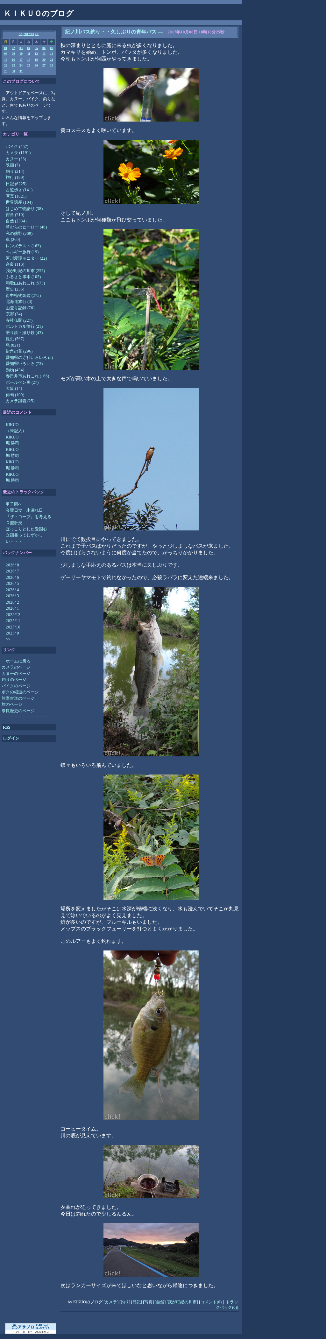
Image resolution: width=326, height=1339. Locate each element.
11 (28, 53)
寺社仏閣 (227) (19, 320)
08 (5, 53)
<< (21, 34)
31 (21, 71)
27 (44, 65)
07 (51, 48)
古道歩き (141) (19, 189)
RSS (6, 727)
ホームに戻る (18, 661)
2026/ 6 (12, 577)
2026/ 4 (12, 589)
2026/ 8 (12, 565)
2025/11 (13, 620)
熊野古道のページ (18, 698)
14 (51, 53)
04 (28, 48)
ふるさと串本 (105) (23, 276)
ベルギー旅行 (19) (22, 251)
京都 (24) (14, 314)
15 (5, 59)
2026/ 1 (12, 608)
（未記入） (16, 430)
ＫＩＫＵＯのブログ (39, 13)
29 (5, 71)
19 (36, 59)
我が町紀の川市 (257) (25, 270)
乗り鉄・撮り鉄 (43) (24, 332)
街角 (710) (15, 214)
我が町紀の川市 (182, 1302)
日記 (136, 1302)
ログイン (11, 738)
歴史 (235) (15, 289)
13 (44, 53)
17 (21, 59)
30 (13, 71)
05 (36, 48)
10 (21, 53)
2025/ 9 (12, 633)
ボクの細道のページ (20, 692)
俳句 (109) (15, 394)
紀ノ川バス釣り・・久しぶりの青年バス (111, 31)
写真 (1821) (16, 196)
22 (5, 65)
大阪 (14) (14, 388)
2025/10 (13, 627)
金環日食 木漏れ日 (24, 510)
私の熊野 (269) (19, 233)
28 (51, 65)
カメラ (111, 1302)
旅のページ (12, 704)
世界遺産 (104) (19, 202)
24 (21, 65)
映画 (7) (13, 165)
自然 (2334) (16, 221)
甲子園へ (14, 504)
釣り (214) (15, 171)
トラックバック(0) (227, 1305)
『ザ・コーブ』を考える (28, 516)
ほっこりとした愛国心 (26, 529)
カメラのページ (16, 667)
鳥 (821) (13, 345)
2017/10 (29, 34)
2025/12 (13, 614)
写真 (148, 1302)
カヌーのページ (16, 673)
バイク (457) (17, 146)
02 (13, 48)
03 (21, 48)
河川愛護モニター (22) (26, 258)
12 (36, 53)
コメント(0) (211, 1302)
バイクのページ (16, 686)
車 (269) (13, 239)
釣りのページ (14, 679)
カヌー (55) (16, 159)
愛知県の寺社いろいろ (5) (29, 357)
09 (13, 53)
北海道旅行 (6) (19, 301)
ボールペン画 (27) (22, 382)
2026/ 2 (12, 602)
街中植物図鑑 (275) (23, 295)
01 (5, 48)
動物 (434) (15, 370)
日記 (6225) (16, 183)
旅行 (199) (15, 177)
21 (51, 59)
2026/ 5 (12, 583)
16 (13, 59)
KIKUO (12, 424)
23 (13, 65)
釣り (125, 1302)
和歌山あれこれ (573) (25, 283)
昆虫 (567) (15, 338)
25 (28, 65)
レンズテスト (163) (23, 245)
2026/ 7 (12, 571)
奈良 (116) (15, 264)
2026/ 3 (12, 595)
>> (37, 34)
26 (36, 65)
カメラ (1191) (18, 152)
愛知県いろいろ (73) (24, 363)
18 (28, 59)
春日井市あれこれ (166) (27, 376)
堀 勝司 (12, 443)
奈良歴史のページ (18, 710)
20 (44, 59)
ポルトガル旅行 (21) (24, 326)
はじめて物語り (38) (24, 208)
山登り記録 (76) (20, 307)
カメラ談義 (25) (20, 400)
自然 (160, 1302)
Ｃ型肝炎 (14, 522)
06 (44, 48)
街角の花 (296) (19, 351)
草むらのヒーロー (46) (26, 227)
